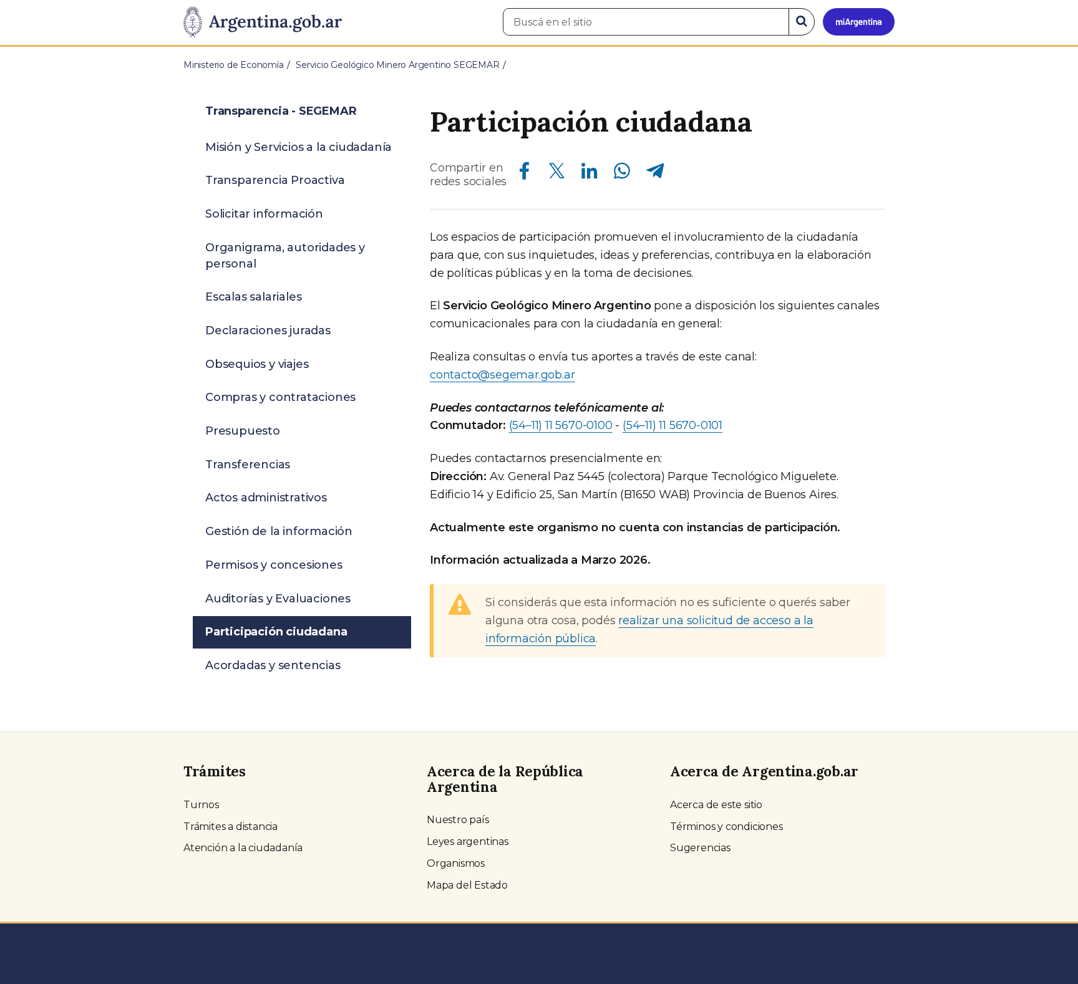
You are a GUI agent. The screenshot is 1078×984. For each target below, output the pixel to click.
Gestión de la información (278, 531)
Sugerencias (700, 848)
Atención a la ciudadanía (243, 848)
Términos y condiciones (726, 826)
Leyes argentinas (467, 841)
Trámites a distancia (230, 826)
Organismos (456, 863)
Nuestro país (458, 820)
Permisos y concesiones (273, 565)
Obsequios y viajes (256, 364)
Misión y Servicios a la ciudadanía (298, 147)
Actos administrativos (266, 497)
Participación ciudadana (276, 632)
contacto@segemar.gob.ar (502, 375)
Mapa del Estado (467, 885)
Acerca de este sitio (716, 805)
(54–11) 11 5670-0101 (672, 425)
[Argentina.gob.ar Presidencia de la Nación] (262, 22)
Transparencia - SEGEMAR (280, 111)
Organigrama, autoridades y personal (285, 256)
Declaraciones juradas (268, 330)
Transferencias (247, 464)
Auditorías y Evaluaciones (278, 598)
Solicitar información (264, 214)
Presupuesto (242, 431)
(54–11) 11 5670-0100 (561, 425)
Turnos (201, 805)
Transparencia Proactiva (274, 180)
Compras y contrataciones (280, 397)
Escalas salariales (253, 297)
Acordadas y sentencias (273, 665)
